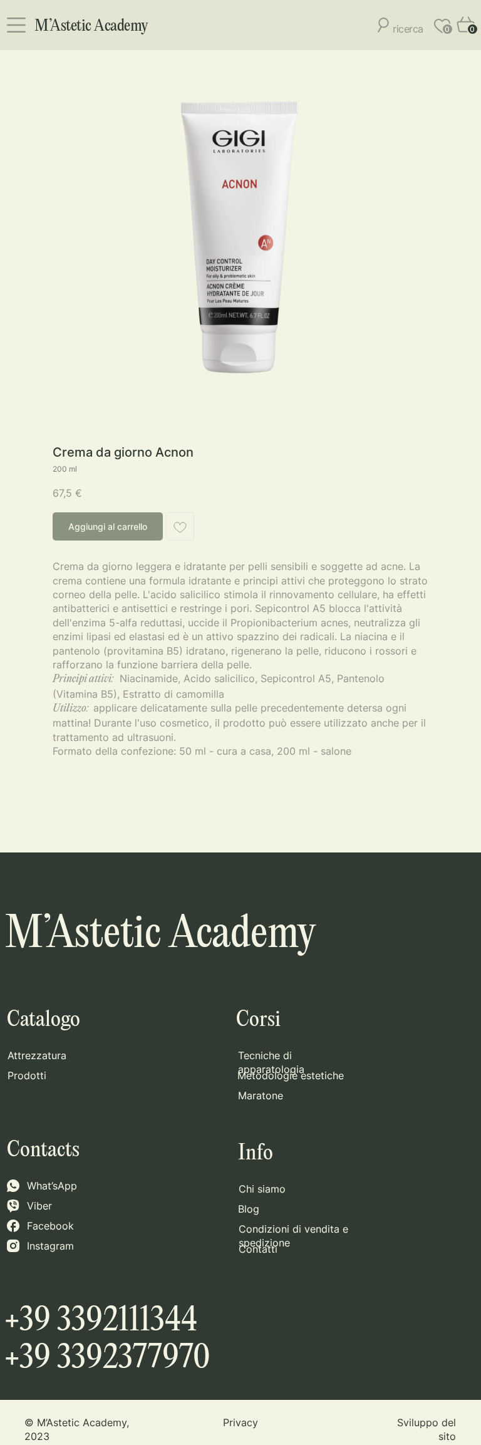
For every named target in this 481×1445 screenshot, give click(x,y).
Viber (39, 1205)
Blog (248, 1209)
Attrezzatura (37, 1055)
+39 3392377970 (107, 1358)
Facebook (50, 1226)
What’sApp (52, 1185)
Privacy (240, 1422)
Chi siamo (262, 1189)
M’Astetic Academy (91, 26)
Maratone (260, 1095)
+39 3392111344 (100, 1321)
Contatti (258, 1249)
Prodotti (27, 1075)
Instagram (50, 1246)
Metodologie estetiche (290, 1075)
